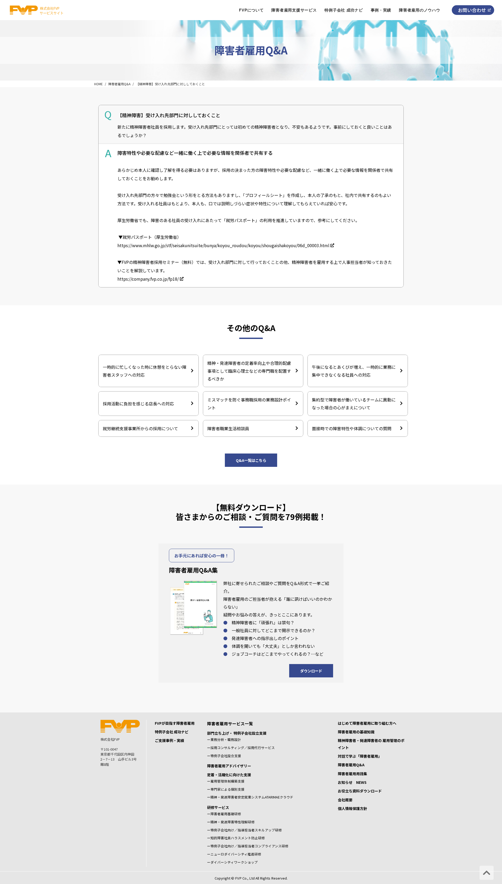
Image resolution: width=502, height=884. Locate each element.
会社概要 (345, 799)
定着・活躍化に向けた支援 (229, 774)
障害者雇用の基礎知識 (356, 731)
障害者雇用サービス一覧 (230, 723)
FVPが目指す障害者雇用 (175, 723)
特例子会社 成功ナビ (172, 731)
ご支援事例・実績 (169, 740)
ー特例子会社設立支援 (224, 755)
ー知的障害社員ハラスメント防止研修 (236, 837)
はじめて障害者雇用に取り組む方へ (367, 723)
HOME (98, 84)
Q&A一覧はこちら (251, 460)
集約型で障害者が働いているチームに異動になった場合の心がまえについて (354, 403)
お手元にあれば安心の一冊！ (201, 555)
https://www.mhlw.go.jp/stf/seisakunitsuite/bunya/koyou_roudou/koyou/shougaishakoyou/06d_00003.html (223, 245)
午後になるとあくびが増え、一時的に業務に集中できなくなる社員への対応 (354, 371)
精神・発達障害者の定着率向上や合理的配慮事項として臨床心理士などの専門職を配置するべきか (249, 371)
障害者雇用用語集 (352, 773)
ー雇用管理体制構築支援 (225, 781)
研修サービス (218, 807)
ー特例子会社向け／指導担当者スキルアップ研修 (244, 830)
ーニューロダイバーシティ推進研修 (234, 854)
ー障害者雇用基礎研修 (224, 813)
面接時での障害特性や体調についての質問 (351, 428)
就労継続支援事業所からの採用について (140, 428)
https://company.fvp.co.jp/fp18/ (148, 279)
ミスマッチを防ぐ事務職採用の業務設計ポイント (249, 403)
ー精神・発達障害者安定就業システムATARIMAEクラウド (250, 797)
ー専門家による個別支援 (225, 789)
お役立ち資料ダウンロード (360, 791)
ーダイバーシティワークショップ (232, 862)
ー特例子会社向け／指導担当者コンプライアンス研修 (247, 845)
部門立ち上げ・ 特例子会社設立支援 (236, 733)
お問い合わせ (472, 10)
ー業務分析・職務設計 (224, 739)
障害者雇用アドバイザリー (229, 765)
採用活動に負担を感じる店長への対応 (138, 403)
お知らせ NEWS (352, 782)
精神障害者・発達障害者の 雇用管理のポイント (371, 744)
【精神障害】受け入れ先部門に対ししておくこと (170, 84)
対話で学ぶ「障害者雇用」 (360, 756)
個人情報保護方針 (352, 808)
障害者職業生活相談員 (228, 428)
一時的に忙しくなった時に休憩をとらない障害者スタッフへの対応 (144, 371)
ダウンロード (311, 670)
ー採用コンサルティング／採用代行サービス (241, 747)
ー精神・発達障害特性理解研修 (231, 821)
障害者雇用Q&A (119, 84)
